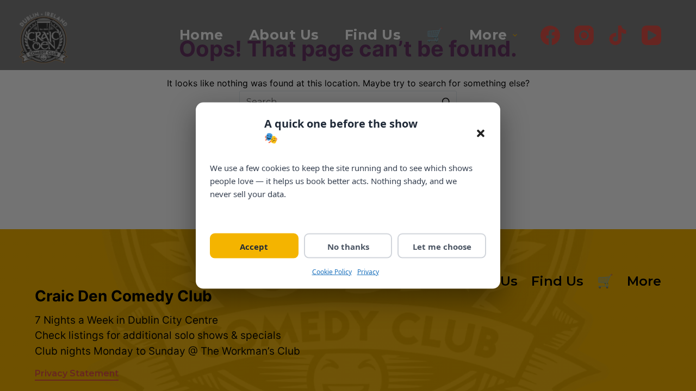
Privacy (368, 271)
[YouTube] (651, 35)
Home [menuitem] (201, 35)
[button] (480, 133)
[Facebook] (550, 35)
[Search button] (446, 101)
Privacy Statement (77, 373)
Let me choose (442, 246)
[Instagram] (584, 35)
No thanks (348, 246)
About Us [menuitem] (284, 35)
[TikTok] (617, 35)
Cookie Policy (332, 271)
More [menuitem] (488, 35)
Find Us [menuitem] (373, 35)
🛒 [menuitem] (435, 35)
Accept (254, 246)
